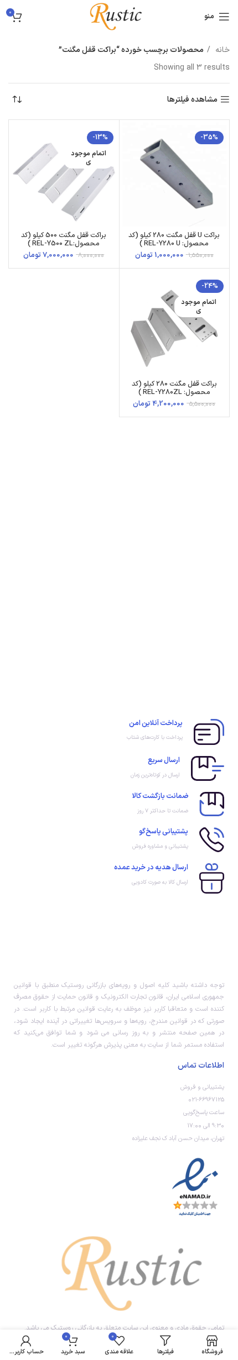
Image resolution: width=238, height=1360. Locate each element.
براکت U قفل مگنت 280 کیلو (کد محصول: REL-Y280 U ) (174, 239)
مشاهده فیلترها (192, 99)
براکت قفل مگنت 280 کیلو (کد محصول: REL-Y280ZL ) (174, 388)
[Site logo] (118, 16)
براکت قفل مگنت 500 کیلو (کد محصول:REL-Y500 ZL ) (63, 239)
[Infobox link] (119, 732)
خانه (221, 50)
